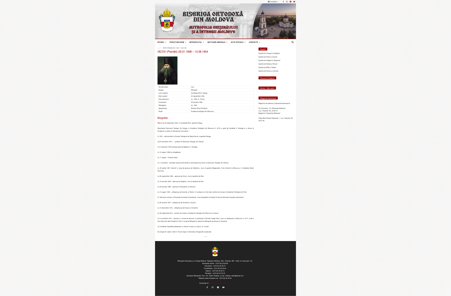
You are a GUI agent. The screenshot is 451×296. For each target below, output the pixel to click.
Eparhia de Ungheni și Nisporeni (269, 60)
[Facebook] (283, 1)
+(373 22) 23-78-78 (218, 273)
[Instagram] (287, 1)
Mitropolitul (195, 42)
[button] (292, 42)
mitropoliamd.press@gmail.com (220, 283)
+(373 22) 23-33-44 (219, 268)
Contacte (253, 42)
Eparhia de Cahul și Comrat (268, 57)
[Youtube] (294, 1)
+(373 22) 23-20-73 (218, 271)
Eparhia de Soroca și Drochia (268, 71)
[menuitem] (273, 1)
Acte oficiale (237, 42)
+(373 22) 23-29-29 (221, 263)
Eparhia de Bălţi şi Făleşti (267, 67)
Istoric (160, 42)
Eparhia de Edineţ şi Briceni (268, 64)
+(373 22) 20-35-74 (219, 266)
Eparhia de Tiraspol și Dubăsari (269, 53)
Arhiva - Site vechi (267, 88)
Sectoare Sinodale (216, 42)
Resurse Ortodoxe (267, 78)
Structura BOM (176, 42)
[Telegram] (290, 1)
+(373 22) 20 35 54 (225, 278)
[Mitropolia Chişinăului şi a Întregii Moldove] (225, 21)
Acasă (159, 48)
